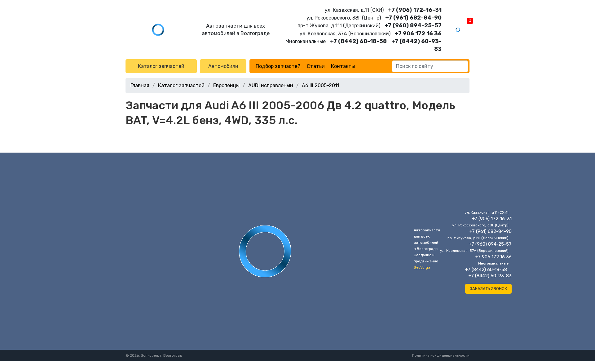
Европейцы (226, 85)
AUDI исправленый (270, 85)
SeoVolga (422, 267)
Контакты (343, 66)
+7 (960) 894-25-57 (413, 25)
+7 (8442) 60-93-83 (490, 276)
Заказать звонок (488, 288)
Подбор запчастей (278, 66)
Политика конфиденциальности (440, 355)
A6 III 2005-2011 (320, 85)
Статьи (316, 66)
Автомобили (223, 66)
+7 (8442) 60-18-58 (358, 41)
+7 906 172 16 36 (418, 33)
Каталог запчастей (161, 66)
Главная (139, 85)
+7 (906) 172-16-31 (415, 10)
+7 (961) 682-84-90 (413, 17)
